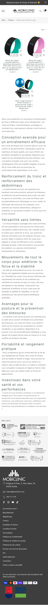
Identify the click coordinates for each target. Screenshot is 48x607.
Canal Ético (7, 561)
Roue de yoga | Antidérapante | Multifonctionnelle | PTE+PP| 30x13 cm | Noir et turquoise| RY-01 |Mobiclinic (12, 65)
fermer (45, 2)
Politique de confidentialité (12, 537)
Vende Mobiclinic (9, 557)
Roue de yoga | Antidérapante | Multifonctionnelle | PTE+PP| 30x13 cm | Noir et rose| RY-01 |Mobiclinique (35, 65)
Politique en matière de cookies (14, 541)
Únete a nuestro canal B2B (12, 565)
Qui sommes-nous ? (10, 509)
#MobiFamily (7, 517)
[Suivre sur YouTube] (13, 502)
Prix (4, 553)
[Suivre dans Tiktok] (17, 502)
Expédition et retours (10, 525)
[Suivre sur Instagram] (8, 502)
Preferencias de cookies (11, 545)
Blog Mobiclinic (8, 513)
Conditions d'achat (9, 529)
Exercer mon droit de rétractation (15, 549)
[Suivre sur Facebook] (4, 502)
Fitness (11, 20)
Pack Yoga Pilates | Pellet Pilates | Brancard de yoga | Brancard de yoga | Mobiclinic (24, 104)
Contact (6, 521)
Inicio (3, 20)
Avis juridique (7, 533)
